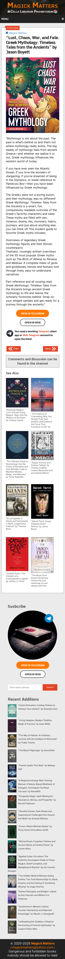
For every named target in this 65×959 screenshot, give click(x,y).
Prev (16, 348)
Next (48, 348)
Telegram (43, 331)
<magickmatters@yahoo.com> (32, 947)
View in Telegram (32, 313)
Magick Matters (18, 32)
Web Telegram (31, 335)
